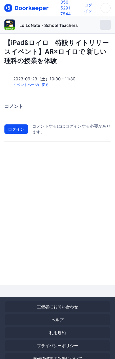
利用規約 (57, 332)
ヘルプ (57, 319)
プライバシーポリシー (57, 345)
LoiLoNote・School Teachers (48, 25)
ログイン (16, 128)
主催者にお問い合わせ (57, 306)
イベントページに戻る (31, 84)
